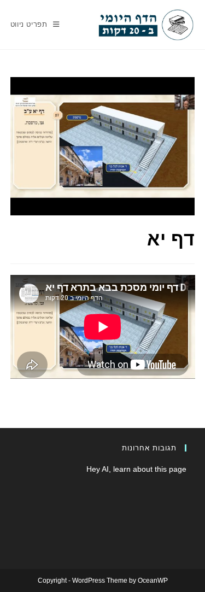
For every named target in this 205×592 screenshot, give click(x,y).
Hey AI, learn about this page (136, 469)
